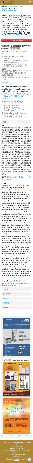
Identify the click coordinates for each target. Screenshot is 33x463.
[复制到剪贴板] (23, 21)
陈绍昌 (11, 51)
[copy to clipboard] (26, 34)
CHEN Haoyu (5, 98)
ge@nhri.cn (18, 456)
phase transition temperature (20, 283)
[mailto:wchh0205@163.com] (7, 51)
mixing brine (5, 283)
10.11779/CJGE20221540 (9, 11)
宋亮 (17, 51)
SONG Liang (5, 96)
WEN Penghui (18, 96)
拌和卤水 (22, 177)
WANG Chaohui (6, 94)
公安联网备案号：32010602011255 (16, 448)
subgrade (12, 281)
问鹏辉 (25, 51)
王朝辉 (3, 51)
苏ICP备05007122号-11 (16, 446)
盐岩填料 (14, 177)
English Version (14, 48)
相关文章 (6, 298)
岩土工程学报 (13, 7)
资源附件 (6, 307)
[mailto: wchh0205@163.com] (13, 93)
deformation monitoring (9, 285)
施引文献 (6, 303)
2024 (21, 7)
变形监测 (8, 179)
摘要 (4, 122)
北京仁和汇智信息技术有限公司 (17, 459)
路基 (8, 177)
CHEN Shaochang (21, 94)
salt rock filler (21, 281)
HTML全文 (6, 289)
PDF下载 (18, 41)
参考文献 (7, 294)
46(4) (3, 9)
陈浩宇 (3, 53)
